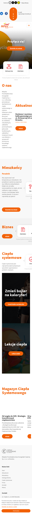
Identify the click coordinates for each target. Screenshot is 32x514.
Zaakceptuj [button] (16, 510)
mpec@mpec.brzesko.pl (24, 14)
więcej (21, 128)
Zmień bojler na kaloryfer (16, 304)
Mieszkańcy (5, 475)
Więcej (4, 487)
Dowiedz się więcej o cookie (9, 506)
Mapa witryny (24, 2)
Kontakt (4, 485)
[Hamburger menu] (29, 25)
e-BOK (13, 14)
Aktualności (5, 473)
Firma (3, 482)
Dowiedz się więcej (16, 48)
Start (3, 470)
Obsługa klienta (6, 478)
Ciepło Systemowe (7, 480)
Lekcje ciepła (16, 353)
